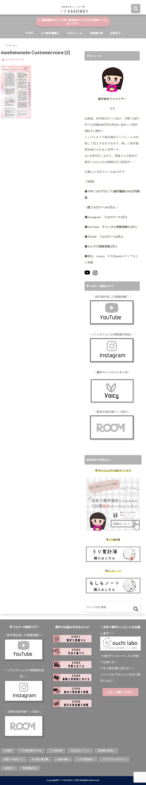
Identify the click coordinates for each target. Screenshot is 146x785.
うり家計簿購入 (50, 33)
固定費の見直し (106, 750)
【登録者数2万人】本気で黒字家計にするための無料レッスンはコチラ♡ (73, 22)
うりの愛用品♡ (85, 759)
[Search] (136, 609)
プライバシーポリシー (114, 759)
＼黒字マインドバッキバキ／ (112, 372)
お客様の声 (96, 33)
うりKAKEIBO (66, 780)
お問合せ (115, 33)
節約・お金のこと (13, 759)
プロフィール (74, 33)
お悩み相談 (63, 759)
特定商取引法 (29, 768)
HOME (29, 32)
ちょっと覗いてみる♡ (120, 692)
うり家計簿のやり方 (30, 750)
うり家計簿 (56, 750)
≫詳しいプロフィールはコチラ (104, 171)
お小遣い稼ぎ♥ (40, 759)
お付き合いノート (80, 750)
